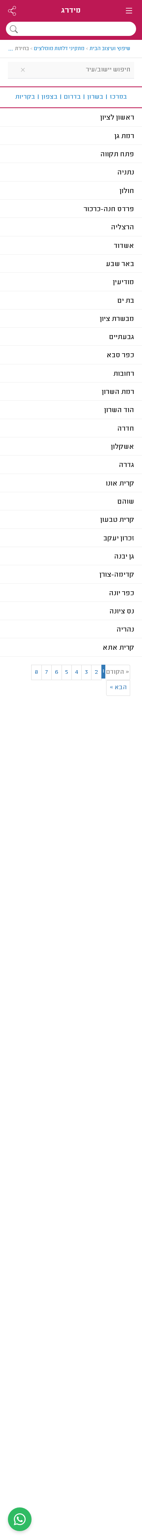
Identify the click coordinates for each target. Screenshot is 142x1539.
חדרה (125, 429)
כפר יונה (121, 594)
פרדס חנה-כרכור (109, 210)
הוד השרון (119, 410)
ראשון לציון (117, 118)
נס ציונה (121, 612)
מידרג (70, 11)
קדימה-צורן (116, 575)
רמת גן (124, 137)
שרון (92, 97)
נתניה (125, 173)
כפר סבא (120, 356)
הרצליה (122, 228)
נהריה (125, 630)
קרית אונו (120, 484)
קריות (25, 97)
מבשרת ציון (117, 319)
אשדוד (124, 246)
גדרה (126, 465)
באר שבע (120, 264)
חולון (127, 191)
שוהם (126, 502)
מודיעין (123, 283)
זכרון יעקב (118, 539)
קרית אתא (118, 648)
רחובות (123, 374)
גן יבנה (124, 557)
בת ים (126, 301)
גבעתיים (121, 337)
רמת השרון (118, 392)
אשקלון (122, 447)
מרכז (116, 97)
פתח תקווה (117, 155)
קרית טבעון (117, 520)
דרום (70, 97)
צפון (47, 97)
